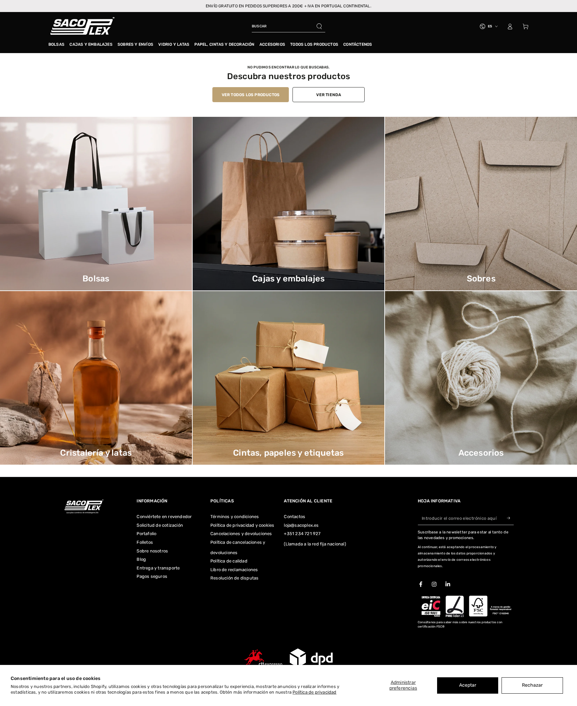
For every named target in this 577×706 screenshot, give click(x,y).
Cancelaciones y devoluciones (241, 533)
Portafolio (146, 533)
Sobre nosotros (152, 550)
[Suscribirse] (510, 518)
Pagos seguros (152, 576)
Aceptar (467, 685)
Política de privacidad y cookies (242, 525)
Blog (141, 559)
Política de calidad (228, 560)
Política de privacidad (314, 692)
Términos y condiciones (234, 516)
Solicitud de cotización (160, 525)
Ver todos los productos (251, 94)
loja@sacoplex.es (301, 525)
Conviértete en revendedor (164, 516)
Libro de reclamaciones (234, 569)
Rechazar (532, 685)
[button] (288, 26)
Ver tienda (328, 94)
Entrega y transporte (158, 567)
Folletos (145, 542)
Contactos (294, 516)
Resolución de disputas (234, 577)
